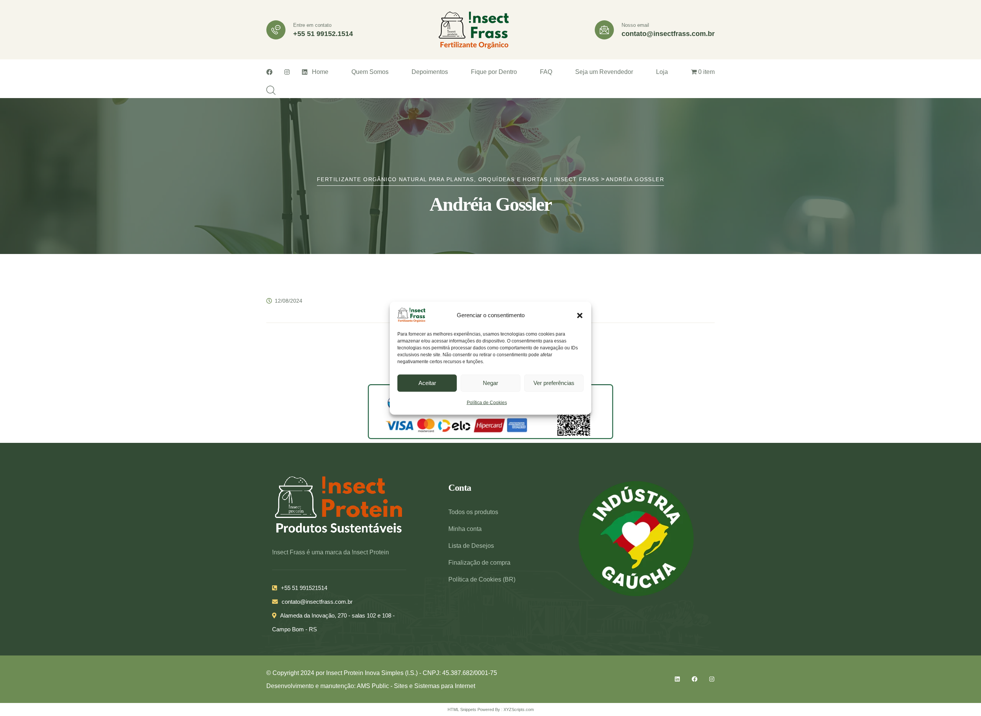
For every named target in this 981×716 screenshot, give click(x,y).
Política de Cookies (487, 402)
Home (320, 72)
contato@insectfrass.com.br (668, 33)
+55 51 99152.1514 (323, 33)
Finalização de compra (479, 562)
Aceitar (427, 382)
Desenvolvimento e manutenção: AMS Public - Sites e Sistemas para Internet (370, 686)
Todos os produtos (473, 512)
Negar (490, 382)
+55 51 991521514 (304, 588)
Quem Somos (370, 72)
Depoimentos (430, 72)
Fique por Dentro (494, 72)
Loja (662, 72)
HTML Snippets (462, 709)
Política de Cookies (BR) (481, 579)
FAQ (546, 72)
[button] (580, 315)
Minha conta (465, 529)
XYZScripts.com (519, 709)
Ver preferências (553, 382)
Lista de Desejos (471, 545)
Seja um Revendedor (604, 72)
